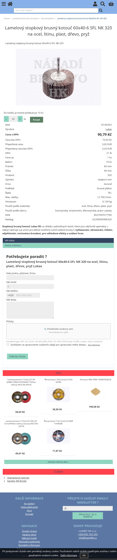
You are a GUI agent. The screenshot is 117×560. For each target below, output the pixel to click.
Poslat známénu (13, 245)
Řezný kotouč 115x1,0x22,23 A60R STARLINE (58, 422)
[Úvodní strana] (11, 4)
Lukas (109, 129)
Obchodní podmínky (29, 541)
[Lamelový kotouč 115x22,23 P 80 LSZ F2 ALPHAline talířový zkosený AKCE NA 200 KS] (21, 438)
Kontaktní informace (29, 545)
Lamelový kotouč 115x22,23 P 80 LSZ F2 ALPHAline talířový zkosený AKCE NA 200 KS (21, 424)
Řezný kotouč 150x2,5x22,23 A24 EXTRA (58, 380)
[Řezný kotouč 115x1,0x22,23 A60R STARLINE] (58, 436)
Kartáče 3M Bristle (17, 481)
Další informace (68, 555)
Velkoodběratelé (29, 507)
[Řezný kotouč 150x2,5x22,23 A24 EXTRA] (58, 394)
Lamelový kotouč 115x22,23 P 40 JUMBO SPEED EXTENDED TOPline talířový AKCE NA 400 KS (21, 382)
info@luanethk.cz (88, 537)
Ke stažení (29, 503)
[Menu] (3, 4)
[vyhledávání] (104, 4)
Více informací (94, 345)
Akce (29, 510)
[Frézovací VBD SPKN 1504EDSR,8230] (95, 392)
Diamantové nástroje (18, 477)
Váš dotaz (10, 240)
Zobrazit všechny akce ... (58, 462)
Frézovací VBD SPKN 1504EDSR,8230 (95, 379)
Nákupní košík (29, 538)
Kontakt (29, 514)
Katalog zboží (29, 534)
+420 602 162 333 (88, 534)
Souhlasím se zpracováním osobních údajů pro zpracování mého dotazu (48, 344)
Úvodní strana (29, 531)
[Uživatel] (97, 4)
